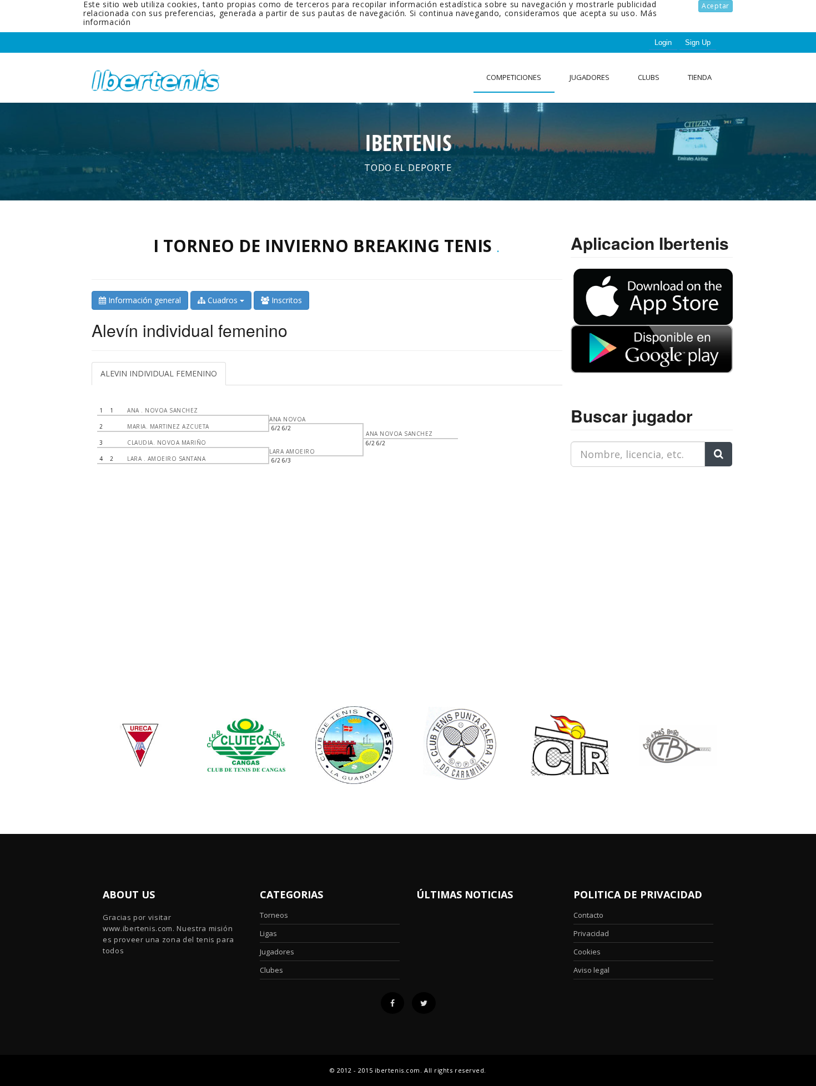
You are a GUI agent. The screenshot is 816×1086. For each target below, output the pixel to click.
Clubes (271, 970)
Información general (143, 300)
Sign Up (698, 42)
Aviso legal (591, 970)
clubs (648, 77)
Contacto (588, 915)
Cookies (587, 952)
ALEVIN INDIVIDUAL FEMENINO (158, 373)
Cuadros (222, 300)
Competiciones (513, 77)
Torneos (274, 915)
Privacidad (591, 933)
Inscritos (285, 300)
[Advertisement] (640, 545)
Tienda (700, 77)
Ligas (268, 933)
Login (663, 42)
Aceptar (715, 6)
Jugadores (590, 77)
